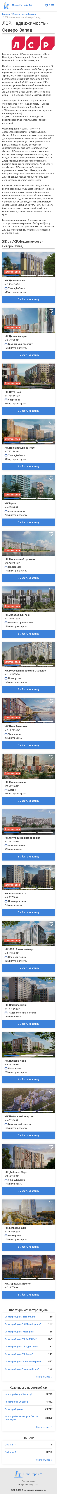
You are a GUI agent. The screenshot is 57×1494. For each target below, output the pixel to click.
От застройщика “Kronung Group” (22, 1369)
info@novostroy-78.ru (28, 1484)
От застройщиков (14, 1409)
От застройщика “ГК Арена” (19, 1354)
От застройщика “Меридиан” (19, 1331)
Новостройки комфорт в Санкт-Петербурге (21, 1418)
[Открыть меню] (53, 5)
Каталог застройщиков (24, 14)
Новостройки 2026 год (16, 1402)
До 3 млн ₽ (10, 1444)
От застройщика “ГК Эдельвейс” (21, 1346)
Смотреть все (43, 1377)
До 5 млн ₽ (10, 1452)
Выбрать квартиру (28, 299)
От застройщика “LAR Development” (23, 1324)
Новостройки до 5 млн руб (18, 1394)
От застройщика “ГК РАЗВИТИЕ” (21, 1339)
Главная (6, 14)
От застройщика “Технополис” (20, 1317)
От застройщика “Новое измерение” (23, 1361)
